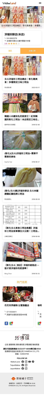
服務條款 (12, 344)
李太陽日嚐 (8, 87)
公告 (6, 344)
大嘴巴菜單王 (9, 236)
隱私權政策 (20, 344)
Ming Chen (8, 274)
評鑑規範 (28, 344)
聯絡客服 (35, 344)
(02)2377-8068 (24, 349)
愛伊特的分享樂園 (10, 125)
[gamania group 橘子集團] (22, 378)
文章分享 (32, 51)
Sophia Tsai (8, 162)
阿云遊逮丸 (8, 199)
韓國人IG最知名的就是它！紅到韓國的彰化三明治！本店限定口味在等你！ (21, 119)
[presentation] (3, 17)
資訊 (10, 51)
